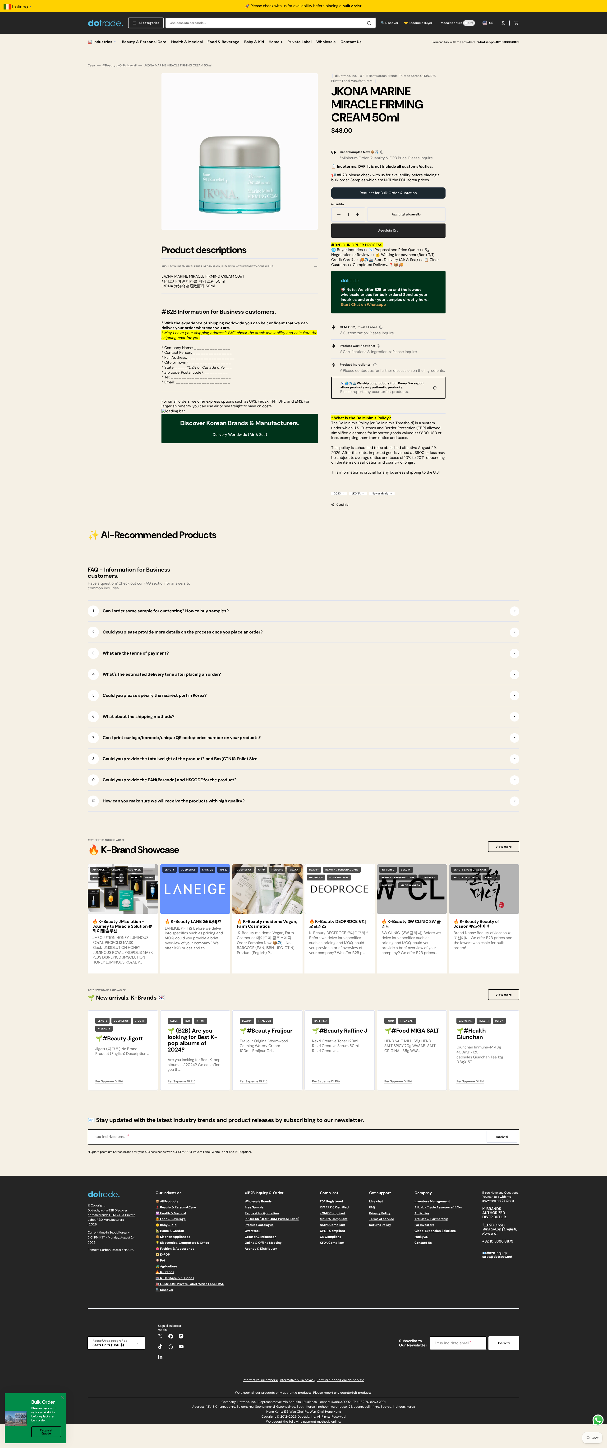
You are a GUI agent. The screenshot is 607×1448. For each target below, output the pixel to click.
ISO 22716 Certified (334, 1207)
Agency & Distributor (261, 1249)
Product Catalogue (259, 1225)
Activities (421, 1213)
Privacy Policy (380, 1213)
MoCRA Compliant (334, 1219)
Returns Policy (380, 1225)
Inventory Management (432, 1201)
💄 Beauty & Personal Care (176, 1207)
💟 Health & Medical (171, 1213)
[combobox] (270, 23)
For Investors (424, 1225)
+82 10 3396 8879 (506, 42)
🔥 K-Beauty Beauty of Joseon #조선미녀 (476, 924)
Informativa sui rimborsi (260, 1380)
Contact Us (423, 1243)
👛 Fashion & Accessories (175, 1249)
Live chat (376, 1201)
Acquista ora (388, 230)
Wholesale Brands (258, 1201)
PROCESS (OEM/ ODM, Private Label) (272, 1219)
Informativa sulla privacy (297, 1380)
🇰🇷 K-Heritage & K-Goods (175, 1278)
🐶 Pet (160, 1260)
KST (102, 1237)
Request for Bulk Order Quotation (388, 193)
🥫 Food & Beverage (171, 1219)
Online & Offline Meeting (263, 1243)
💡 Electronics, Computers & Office (182, 1243)
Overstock (253, 1231)
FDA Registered (331, 1201)
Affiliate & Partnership (431, 1219)
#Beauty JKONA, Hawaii (119, 65)
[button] (503, 23)
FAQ (372, 1207)
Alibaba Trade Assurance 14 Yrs (438, 1207)
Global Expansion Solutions (435, 1231)
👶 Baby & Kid (166, 1225)
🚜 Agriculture (166, 1266)
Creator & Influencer (260, 1237)
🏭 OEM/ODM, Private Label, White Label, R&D (190, 1284)
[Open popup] (381, 152)
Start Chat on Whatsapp (363, 304)
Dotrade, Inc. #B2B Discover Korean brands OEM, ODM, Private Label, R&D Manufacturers (111, 1215)
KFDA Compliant (332, 1243)
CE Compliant (330, 1237)
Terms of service (381, 1219)
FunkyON (421, 1237)
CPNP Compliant (332, 1231)
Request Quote (46, 1431)
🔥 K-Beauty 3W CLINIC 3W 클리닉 (411, 924)
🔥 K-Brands (165, 1272)
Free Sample (254, 1207)
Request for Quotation (262, 1213)
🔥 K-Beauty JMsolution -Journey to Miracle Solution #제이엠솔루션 (122, 926)
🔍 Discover (164, 1290)
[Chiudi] (62, 1397)
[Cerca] (370, 23)
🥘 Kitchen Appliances (173, 1237)
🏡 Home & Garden (170, 1231)
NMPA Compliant (332, 1225)
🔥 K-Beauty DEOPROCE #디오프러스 (337, 924)
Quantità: (338, 204)
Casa (91, 65)
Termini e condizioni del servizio (340, 1380)
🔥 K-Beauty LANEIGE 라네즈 (193, 921)
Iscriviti (504, 1343)
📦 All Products (167, 1201)
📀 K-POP (163, 1254)
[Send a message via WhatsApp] (598, 1420)
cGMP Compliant (332, 1213)
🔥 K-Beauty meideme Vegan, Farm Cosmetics (267, 924)
